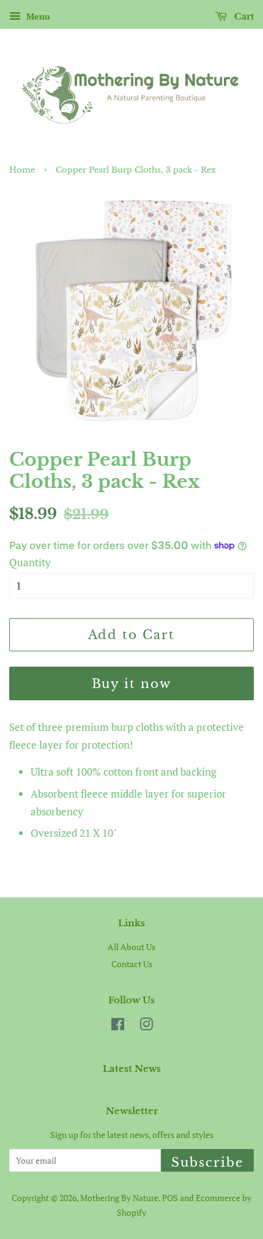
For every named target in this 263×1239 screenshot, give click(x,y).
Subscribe (207, 1162)
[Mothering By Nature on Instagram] (146, 1026)
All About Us (131, 947)
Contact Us (131, 964)
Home (22, 169)
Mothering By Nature (119, 1197)
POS (170, 1197)
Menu (37, 16)
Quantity (30, 562)
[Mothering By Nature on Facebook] (118, 1026)
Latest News (132, 1068)
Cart (243, 16)
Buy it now (132, 683)
